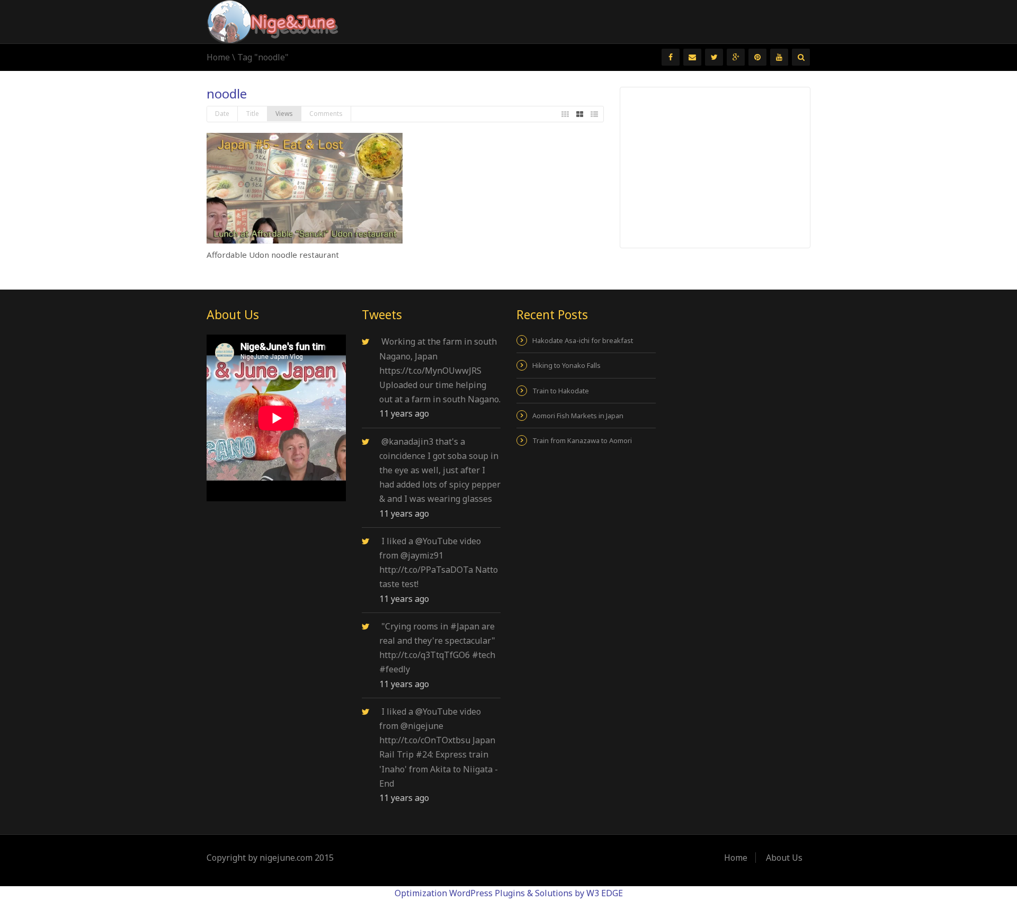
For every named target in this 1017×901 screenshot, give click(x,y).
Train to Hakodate (560, 390)
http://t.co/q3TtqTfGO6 (424, 655)
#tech (483, 655)
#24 (424, 754)
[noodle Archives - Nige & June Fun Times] (273, 20)
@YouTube (436, 541)
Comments (326, 113)
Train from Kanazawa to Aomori (582, 440)
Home (218, 57)
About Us (784, 857)
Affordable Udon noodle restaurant (273, 254)
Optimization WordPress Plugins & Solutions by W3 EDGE (509, 893)
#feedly (394, 669)
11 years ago (404, 413)
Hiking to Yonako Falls (566, 365)
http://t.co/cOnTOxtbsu (424, 740)
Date (222, 113)
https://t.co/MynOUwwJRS (430, 370)
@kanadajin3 (407, 441)
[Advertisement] (715, 167)
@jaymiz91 (421, 555)
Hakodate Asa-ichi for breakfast (582, 340)
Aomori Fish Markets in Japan (577, 415)
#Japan (464, 626)
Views (284, 113)
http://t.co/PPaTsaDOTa (426, 569)
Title (252, 113)
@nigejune (421, 726)
